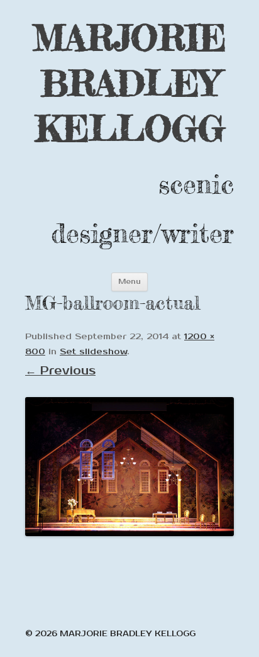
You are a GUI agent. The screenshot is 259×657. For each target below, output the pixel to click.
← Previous (60, 371)
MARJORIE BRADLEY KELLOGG (129, 83)
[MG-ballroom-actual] (129, 466)
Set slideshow (93, 352)
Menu (129, 282)
